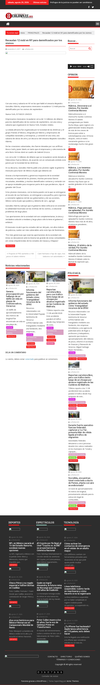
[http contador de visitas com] (50, 673)
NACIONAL (72, 457)
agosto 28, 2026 (13, 285)
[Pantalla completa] (92, 66)
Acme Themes (73, 681)
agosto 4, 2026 (75, 239)
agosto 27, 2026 (16, 614)
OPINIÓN (72, 150)
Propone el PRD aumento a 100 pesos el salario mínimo (20, 254)
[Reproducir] (71, 66)
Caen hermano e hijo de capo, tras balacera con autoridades (51, 254)
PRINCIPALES (10, 246)
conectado (29, 359)
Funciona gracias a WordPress (33, 681)
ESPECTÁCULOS (43, 565)
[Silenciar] (88, 66)
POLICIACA (30, 343)
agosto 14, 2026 (71, 620)
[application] (81, 61)
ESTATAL (9, 327)
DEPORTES (13, 565)
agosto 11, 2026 (75, 202)
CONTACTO (53, 656)
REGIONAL (50, 343)
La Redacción (28, 49)
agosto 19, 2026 (75, 162)
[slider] (79, 66)
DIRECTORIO (66, 656)
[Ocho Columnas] (8, 23)
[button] (81, 61)
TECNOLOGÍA (69, 568)
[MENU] (97, 23)
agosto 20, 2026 (71, 580)
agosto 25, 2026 (75, 100)
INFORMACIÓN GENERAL (11, 331)
